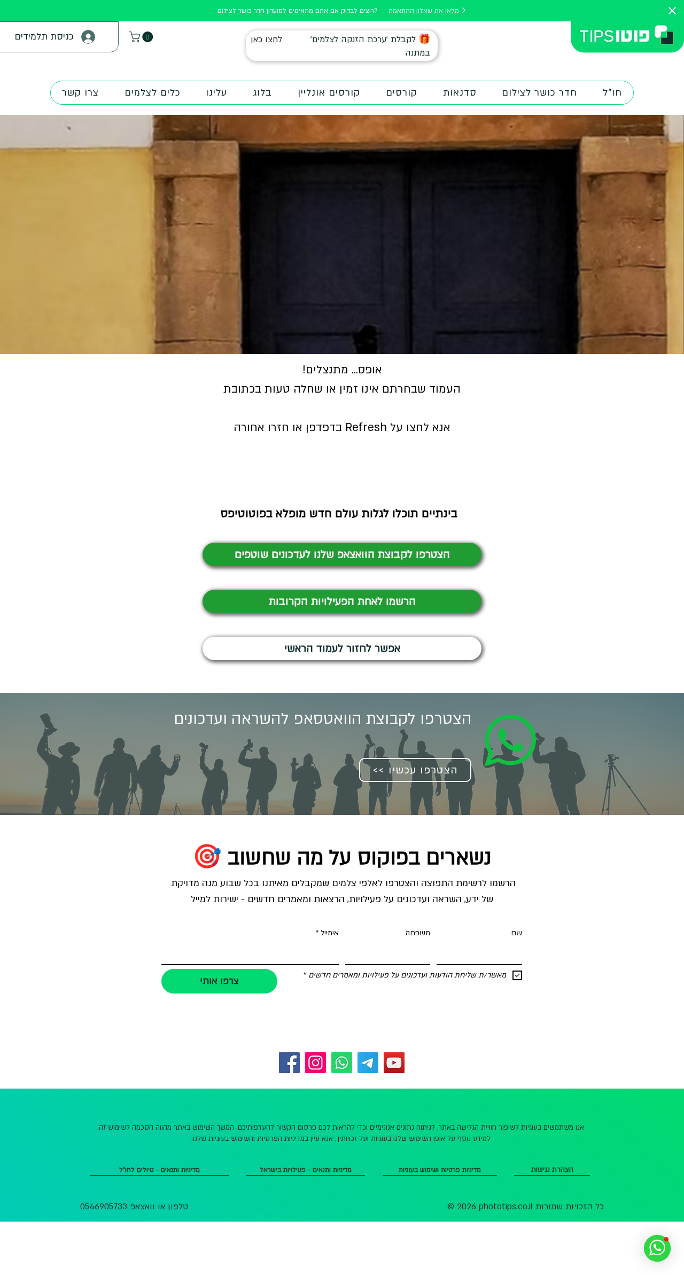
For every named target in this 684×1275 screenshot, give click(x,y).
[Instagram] (315, 1062)
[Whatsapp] (341, 1062)
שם (516, 933)
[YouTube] (394, 1062)
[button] (142, 37)
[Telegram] (367, 1062)
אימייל (327, 933)
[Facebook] (289, 1062)
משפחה (418, 933)
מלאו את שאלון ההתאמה (424, 10)
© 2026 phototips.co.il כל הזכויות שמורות (525, 1207)
